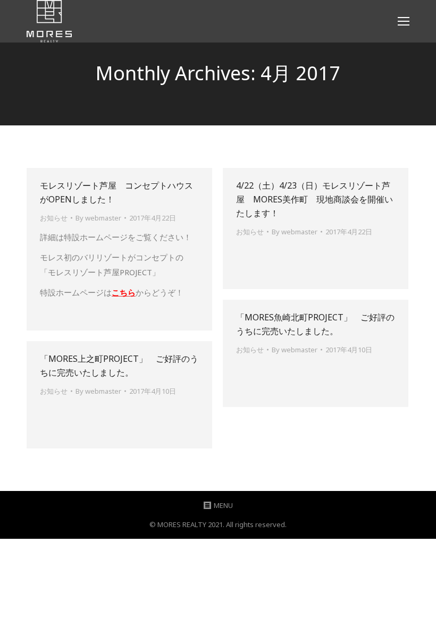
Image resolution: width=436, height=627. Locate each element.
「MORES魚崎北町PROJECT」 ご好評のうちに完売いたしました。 (315, 324)
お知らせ (54, 218)
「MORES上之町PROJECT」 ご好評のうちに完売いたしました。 (119, 365)
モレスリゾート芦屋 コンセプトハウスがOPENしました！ (116, 192)
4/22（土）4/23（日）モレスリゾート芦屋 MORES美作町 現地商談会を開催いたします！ (314, 199)
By (98, 218)
